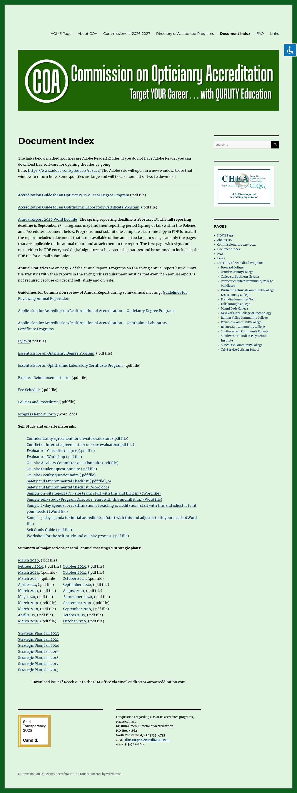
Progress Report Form (37, 414)
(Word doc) (99, 487)
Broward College (232, 267)
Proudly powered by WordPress (99, 774)
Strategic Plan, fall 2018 (38, 657)
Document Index (235, 34)
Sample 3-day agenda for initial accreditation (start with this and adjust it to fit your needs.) (106, 517)
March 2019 (28, 603)
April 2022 (27, 584)
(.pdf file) (89, 469)
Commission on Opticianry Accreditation (46, 774)
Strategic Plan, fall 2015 (38, 670)
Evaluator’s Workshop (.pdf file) (54, 457)
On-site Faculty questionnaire (53, 475)
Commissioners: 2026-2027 (126, 34)
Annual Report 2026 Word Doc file (47, 219)
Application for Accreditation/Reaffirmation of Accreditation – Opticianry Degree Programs (96, 310)
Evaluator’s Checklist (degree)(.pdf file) (61, 450)
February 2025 (30, 566)
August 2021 (73, 590)
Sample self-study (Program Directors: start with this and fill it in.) (85, 499)
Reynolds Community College (241, 322)
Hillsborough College (235, 304)
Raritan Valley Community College (244, 318)
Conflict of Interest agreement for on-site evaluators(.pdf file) (81, 444)
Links (274, 34)
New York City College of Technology (246, 313)
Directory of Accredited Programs (185, 34)
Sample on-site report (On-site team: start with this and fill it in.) (84, 493)
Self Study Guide (41, 530)
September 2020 (77, 597)
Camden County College (237, 272)
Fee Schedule (29, 390)
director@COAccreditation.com (147, 740)
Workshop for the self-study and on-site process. (69, 536)
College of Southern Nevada (240, 276)
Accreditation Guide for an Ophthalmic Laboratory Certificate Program (78, 207)
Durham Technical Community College (247, 290)
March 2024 (28, 572)
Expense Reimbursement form (44, 377)
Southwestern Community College (244, 331)
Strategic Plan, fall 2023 (38, 633)
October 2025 (74, 566)
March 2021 (28, 590)
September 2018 (77, 609)
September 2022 (77, 584)
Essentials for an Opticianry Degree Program (56, 353)
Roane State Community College (243, 327)
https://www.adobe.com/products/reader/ (65, 170)
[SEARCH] (275, 144)
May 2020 (26, 597)
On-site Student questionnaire (54, 469)
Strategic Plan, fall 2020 (38, 645)
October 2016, (75, 621)
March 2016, (28, 621)
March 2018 (28, 609)
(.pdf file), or (100, 481)
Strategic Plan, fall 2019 (38, 651)
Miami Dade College (234, 308)
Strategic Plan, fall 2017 (38, 663)
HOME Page (61, 34)
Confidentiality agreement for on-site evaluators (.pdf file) (77, 438)
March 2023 (28, 578)
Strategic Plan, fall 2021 (38, 639)
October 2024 (74, 572)
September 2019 (77, 603)
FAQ (260, 34)
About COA (87, 34)
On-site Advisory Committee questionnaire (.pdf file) (72, 463)
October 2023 (74, 578)
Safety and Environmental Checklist (58, 481)
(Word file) (151, 493)
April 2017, (27, 615)
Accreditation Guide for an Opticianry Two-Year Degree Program (73, 195)
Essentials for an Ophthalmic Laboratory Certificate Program (70, 365)
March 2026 (28, 560)
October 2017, (74, 615)
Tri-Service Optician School (240, 350)
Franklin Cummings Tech (238, 299)
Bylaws (24, 341)
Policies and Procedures (38, 402)
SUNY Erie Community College (242, 345)
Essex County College (235, 295)
